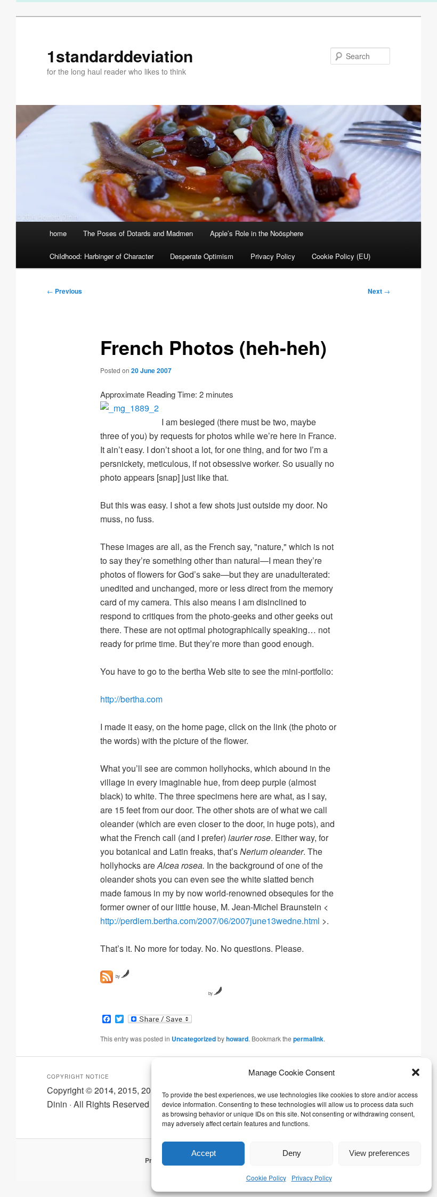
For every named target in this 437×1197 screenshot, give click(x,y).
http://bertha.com (131, 699)
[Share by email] (199, 994)
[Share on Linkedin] (168, 994)
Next (379, 291)
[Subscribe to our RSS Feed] (106, 976)
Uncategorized (194, 1039)
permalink (308, 1039)
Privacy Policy (312, 1177)
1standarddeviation (120, 55)
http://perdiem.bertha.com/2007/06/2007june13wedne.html (210, 921)
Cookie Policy (266, 1177)
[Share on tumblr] (183, 994)
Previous (64, 291)
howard (237, 1039)
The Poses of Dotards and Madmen (138, 233)
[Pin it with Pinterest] (153, 994)
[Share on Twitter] (122, 994)
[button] (415, 1072)
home (58, 233)
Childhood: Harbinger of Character (101, 256)
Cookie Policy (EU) (341, 256)
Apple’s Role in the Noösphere (256, 233)
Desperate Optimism (201, 256)
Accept (203, 1153)
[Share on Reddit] (137, 994)
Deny (291, 1153)
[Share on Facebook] (106, 994)
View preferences (379, 1153)
